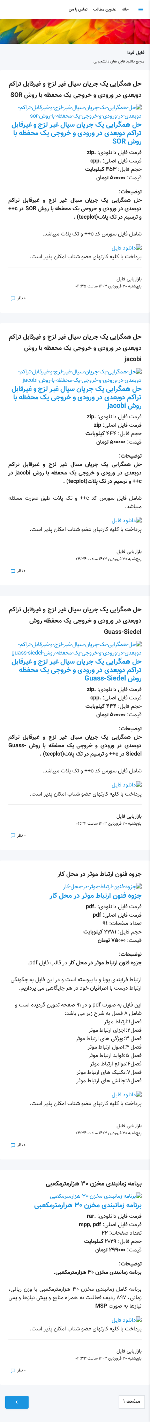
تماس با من (78, 9)
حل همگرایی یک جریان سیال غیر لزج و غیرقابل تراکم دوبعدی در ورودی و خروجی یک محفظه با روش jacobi (75, 348)
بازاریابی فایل (129, 279)
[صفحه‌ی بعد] (17, 1402)
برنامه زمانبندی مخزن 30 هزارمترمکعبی (94, 1184)
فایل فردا (135, 53)
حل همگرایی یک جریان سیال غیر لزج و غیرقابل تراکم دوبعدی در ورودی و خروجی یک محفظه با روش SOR (77, 133)
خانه (125, 9)
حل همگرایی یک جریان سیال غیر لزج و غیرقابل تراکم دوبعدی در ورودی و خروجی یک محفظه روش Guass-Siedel (75, 621)
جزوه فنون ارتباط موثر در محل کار (100, 874)
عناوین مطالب (104, 9)
